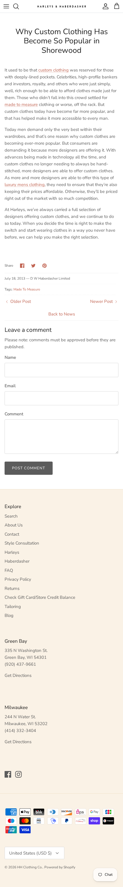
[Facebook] (8, 774)
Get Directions (18, 675)
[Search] (19, 6)
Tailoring (13, 606)
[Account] (104, 6)
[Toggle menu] (6, 6)
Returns (12, 588)
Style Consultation (22, 543)
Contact (12, 534)
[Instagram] (18, 774)
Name (10, 357)
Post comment (28, 468)
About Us (14, 525)
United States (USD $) (30, 853)
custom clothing (53, 70)
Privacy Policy (18, 579)
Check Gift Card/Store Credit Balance (40, 597)
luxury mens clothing (25, 184)
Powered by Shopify (59, 867)
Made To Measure (26, 289)
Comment (14, 414)
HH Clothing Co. (30, 867)
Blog (9, 615)
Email (10, 386)
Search (11, 516)
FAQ (9, 570)
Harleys (12, 552)
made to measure (21, 104)
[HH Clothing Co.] (62, 6)
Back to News (61, 314)
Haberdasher (17, 561)
